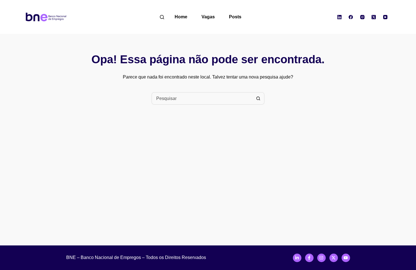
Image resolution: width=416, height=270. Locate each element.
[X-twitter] (333, 258)
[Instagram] (362, 17)
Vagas (208, 16)
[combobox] (202, 98)
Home (181, 16)
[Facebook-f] (309, 258)
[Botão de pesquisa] (258, 98)
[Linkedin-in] (297, 258)
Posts (235, 16)
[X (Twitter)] (373, 17)
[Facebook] (351, 17)
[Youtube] (346, 258)
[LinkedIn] (339, 17)
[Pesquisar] (162, 17)
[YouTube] (385, 17)
